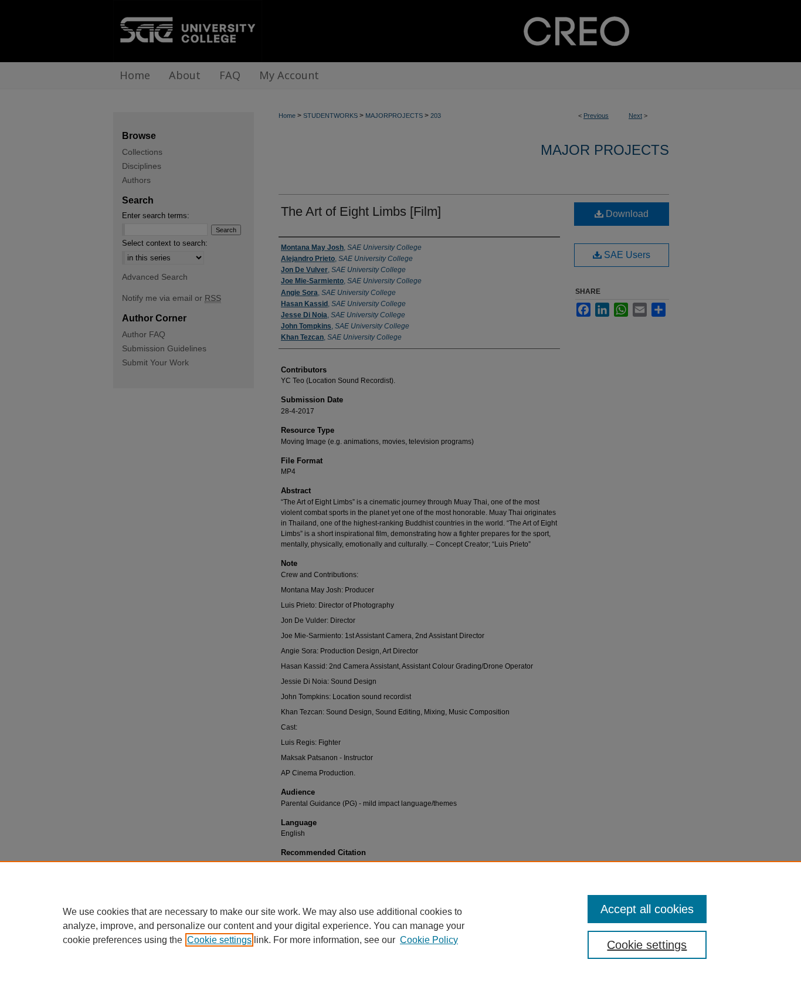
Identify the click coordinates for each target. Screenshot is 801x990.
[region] (400, 925)
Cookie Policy (429, 940)
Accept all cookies (647, 909)
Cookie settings (219, 940)
